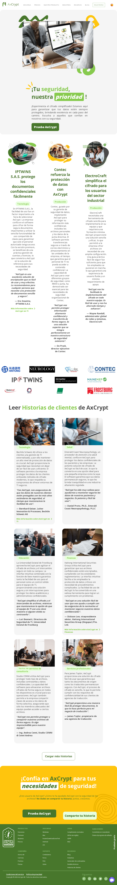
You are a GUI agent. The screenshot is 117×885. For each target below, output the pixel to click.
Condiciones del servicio (15, 874)
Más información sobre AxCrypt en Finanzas (81, 630)
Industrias (66, 5)
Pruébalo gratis (114, 842)
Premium (21, 835)
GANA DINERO (97, 829)
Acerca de (21, 855)
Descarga (27, 5)
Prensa (20, 864)
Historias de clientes (49, 407)
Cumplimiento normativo (75, 832)
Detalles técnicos (72, 864)
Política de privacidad (34, 874)
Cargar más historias (58, 756)
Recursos (78, 5)
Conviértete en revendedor (101, 832)
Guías (44, 864)
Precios (37, 5)
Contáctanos (47, 855)
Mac (44, 835)
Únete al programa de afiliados (102, 835)
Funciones (21, 832)
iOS (44, 845)
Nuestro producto (51, 5)
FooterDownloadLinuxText (51, 839)
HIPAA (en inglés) (72, 835)
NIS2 (68, 842)
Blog (87, 5)
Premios (20, 861)
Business (21, 839)
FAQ (44, 861)
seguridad (54, 89)
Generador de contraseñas (76, 861)
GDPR (69, 839)
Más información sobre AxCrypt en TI (22, 309)
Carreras (21, 858)
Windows (46, 832)
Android (45, 842)
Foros (44, 858)
